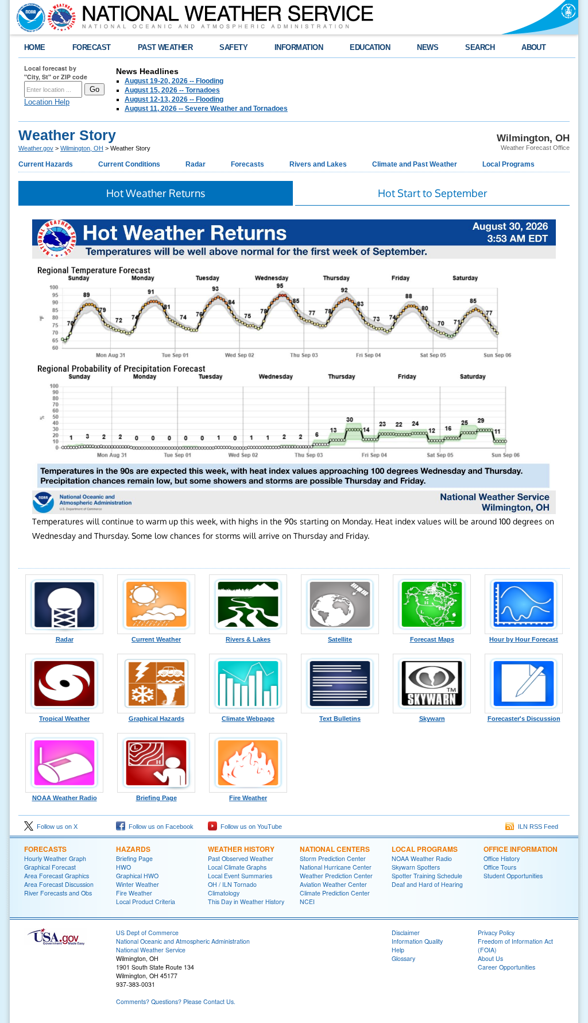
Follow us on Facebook (159, 826)
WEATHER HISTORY (241, 849)
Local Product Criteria (145, 901)
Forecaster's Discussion (524, 718)
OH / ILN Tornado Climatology (232, 888)
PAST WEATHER (165, 47)
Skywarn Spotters (416, 867)
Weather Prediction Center (336, 875)
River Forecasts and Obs (58, 893)
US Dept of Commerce (147, 932)
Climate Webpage (248, 718)
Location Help (46, 102)
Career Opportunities (506, 967)
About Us (490, 958)
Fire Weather (248, 797)
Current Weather (156, 639)
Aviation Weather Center (333, 884)
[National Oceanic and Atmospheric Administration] (28, 17)
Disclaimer (406, 932)
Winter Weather (137, 884)
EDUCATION (370, 47)
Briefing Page (156, 797)
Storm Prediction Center (333, 858)
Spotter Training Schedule (427, 875)
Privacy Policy (496, 932)
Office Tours (499, 867)
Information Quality (417, 941)
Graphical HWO (137, 875)
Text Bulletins (340, 718)
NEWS (427, 47)
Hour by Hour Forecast (523, 639)
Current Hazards (45, 164)
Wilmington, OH (81, 148)
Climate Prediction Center (335, 893)
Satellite (340, 639)
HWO (123, 867)
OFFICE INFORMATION (520, 849)
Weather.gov (35, 148)
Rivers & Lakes (248, 639)
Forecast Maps (432, 639)
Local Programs (508, 164)
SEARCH (479, 47)
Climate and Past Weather (414, 164)
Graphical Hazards (156, 718)
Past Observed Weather (240, 858)
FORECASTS (45, 849)
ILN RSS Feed (536, 826)
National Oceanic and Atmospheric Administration (183, 941)
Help (398, 949)
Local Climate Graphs (237, 867)
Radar (195, 164)
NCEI (307, 901)
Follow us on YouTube (249, 826)
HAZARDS (133, 849)
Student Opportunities (513, 875)
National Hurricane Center (336, 867)
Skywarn (432, 718)
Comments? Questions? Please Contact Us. (175, 1001)
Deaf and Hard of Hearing (427, 884)
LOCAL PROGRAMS (425, 849)
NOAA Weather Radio (64, 797)
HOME (34, 47)
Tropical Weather (64, 718)
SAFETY (233, 47)
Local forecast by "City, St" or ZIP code (55, 72)
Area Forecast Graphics (56, 875)
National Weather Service (150, 949)
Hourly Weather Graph (55, 858)
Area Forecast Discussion (59, 884)
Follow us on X (55, 826)
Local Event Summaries (240, 875)
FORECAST (91, 47)
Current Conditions (129, 164)
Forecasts (247, 164)
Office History (501, 858)
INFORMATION (298, 47)
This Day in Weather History (246, 901)
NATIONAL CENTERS (335, 849)
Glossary (403, 958)
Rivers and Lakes (318, 164)
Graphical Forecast (50, 867)
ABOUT (533, 47)
